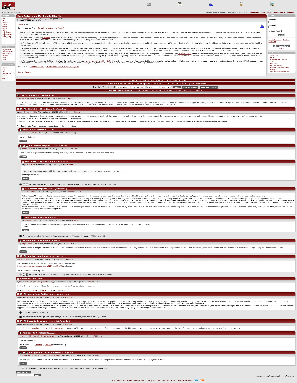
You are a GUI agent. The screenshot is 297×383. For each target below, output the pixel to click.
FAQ (3, 20)
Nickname (272, 20)
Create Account (7, 40)
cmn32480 (27, 19)
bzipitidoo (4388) (30, 192)
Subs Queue (6, 36)
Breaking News (7, 51)
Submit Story (7, 34)
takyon (272, 57)
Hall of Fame (6, 32)
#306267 (71, 112)
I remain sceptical (36, 109)
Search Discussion (198, 83)
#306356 (68, 324)
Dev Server (6, 77)
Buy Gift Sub (6, 38)
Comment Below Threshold (35, 312)
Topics (4, 24)
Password (272, 25)
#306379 (74, 220)
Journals (5, 22)
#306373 (92, 336)
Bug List (5, 75)
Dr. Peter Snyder (276, 65)
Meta (4, 57)
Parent (23, 141)
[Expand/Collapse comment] (18, 95)
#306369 (71, 192)
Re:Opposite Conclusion (35, 333)
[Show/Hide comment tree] (21, 109)
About (4, 18)
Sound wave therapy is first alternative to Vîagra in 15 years (54, 67)
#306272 (68, 149)
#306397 (69, 244)
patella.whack (75, 184)
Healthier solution (36, 256)
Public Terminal (276, 31)
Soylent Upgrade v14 (41, 290)
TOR (3, 79)
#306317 (90, 282)
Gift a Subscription (281, 46)
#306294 (63, 259)
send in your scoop (257, 12)
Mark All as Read (190, 87)
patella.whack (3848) (26, 98)
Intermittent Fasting (37, 294)
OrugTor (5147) (27, 244)
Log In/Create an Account (157, 83)
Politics (4, 59)
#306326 (68, 297)
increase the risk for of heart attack (98, 61)
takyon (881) (24, 282)
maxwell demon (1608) (27, 112)
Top (172, 83)
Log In (4, 42)
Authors (5, 26)
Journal (77, 112)
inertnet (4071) (27, 149)
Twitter (4, 67)
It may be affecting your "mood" (51, 28)
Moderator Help (23, 372)
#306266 (69, 98)
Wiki (3, 71)
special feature (28, 279)
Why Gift (282, 48)
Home (114, 380)
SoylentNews (8, 6)
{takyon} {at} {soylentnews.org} (42, 282)
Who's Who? (6, 73)
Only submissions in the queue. (280, 12)
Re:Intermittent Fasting (33, 317)
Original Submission (25, 72)
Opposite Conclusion (37, 321)
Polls (3, 30)
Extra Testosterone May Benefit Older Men (39, 16)
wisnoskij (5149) (27, 355)
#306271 (72, 133)
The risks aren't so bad (32, 95)
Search (4, 28)
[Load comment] (20, 312)
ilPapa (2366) (24, 259)
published (273, 63)
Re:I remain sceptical (34, 130)
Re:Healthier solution (38, 274)
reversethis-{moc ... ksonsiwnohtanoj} (48, 355)
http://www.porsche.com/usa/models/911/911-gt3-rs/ (39, 266)
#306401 (98, 355)
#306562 (70, 164)
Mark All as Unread (209, 87)
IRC (3, 69)
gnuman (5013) (29, 164)
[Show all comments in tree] (25, 109)
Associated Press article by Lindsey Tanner (49, 328)
